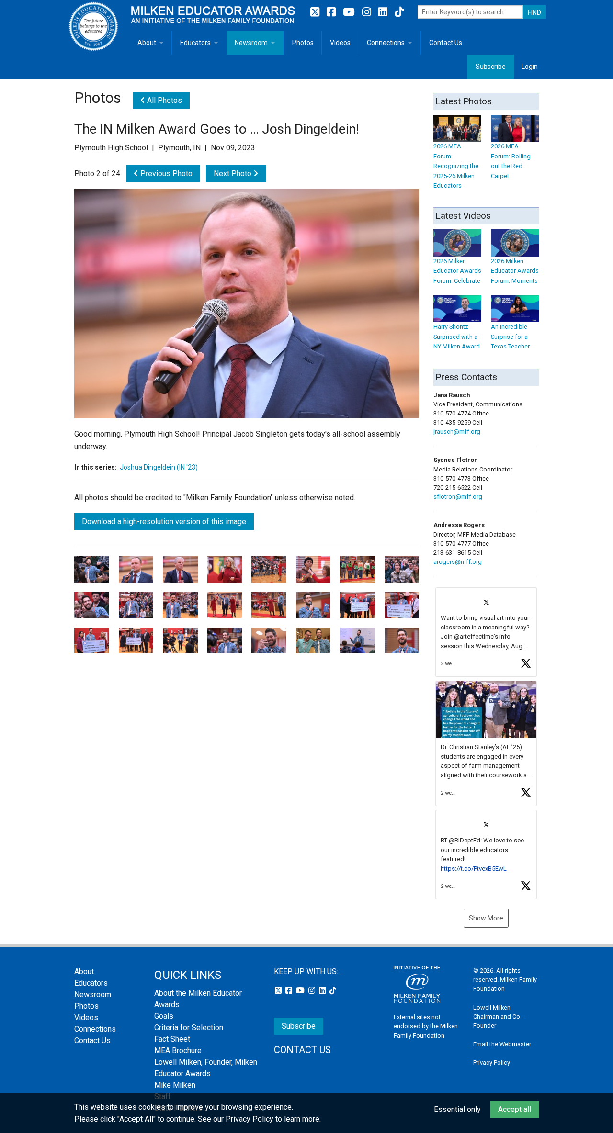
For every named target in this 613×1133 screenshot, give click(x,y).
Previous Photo (165, 173)
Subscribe (491, 66)
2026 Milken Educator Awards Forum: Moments (515, 271)
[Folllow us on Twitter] (316, 12)
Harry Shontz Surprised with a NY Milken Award (456, 336)
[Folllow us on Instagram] (368, 12)
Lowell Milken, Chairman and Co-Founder (497, 1016)
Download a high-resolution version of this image (164, 521)
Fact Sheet (172, 1038)
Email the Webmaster (502, 1044)
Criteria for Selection (188, 1027)
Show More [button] (486, 918)
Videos (340, 42)
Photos (303, 42)
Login (530, 66)
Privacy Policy (491, 1062)
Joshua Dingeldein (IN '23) (159, 467)
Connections (386, 42)
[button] (486, 632)
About (146, 42)
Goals (163, 1016)
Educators (195, 42)
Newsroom (251, 42)
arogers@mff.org (457, 561)
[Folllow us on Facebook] (332, 12)
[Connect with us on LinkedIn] (384, 12)
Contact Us (445, 42)
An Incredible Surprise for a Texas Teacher (510, 336)
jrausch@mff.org (456, 431)
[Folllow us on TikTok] (399, 12)
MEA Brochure (178, 1050)
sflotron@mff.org (457, 496)
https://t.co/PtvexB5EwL (474, 868)
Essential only (457, 1109)
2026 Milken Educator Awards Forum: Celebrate (457, 271)
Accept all (514, 1109)
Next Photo (233, 173)
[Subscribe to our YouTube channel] (350, 12)
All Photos (163, 100)
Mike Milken (174, 1084)
